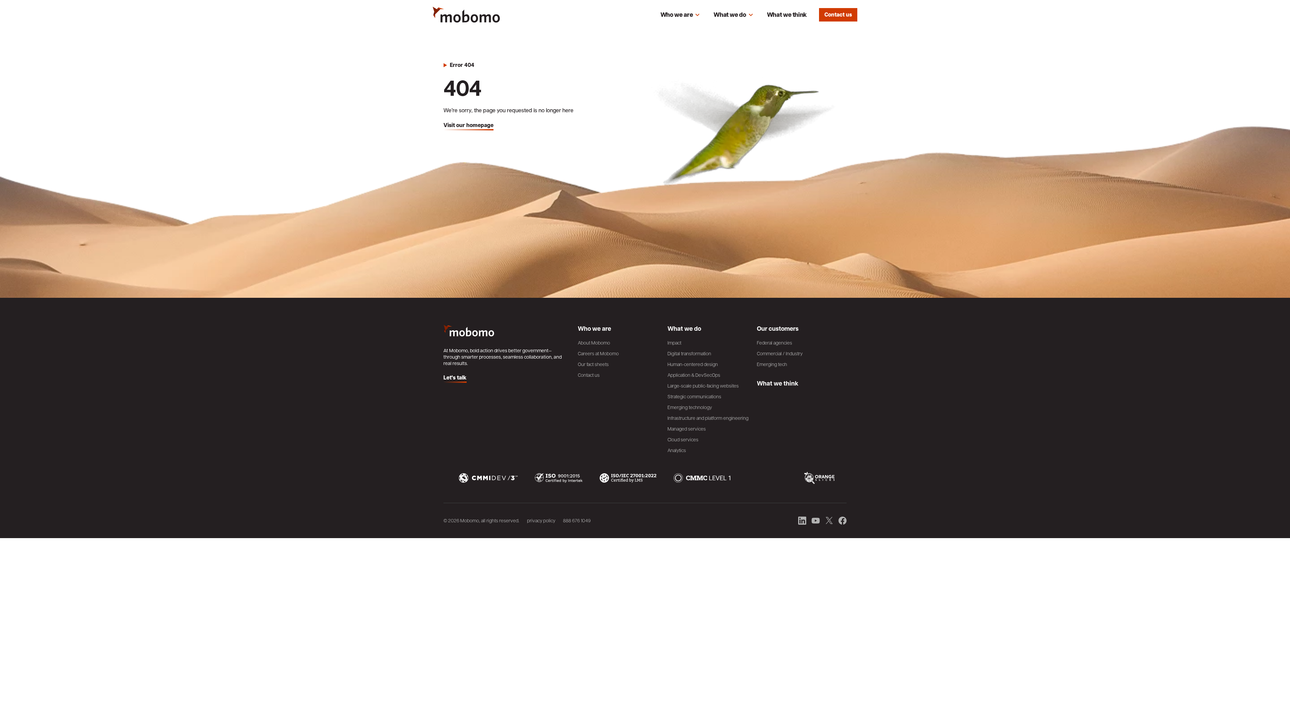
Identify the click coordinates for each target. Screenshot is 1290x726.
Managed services (687, 429)
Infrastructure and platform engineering (708, 418)
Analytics (677, 450)
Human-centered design (693, 364)
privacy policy (541, 520)
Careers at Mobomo (598, 353)
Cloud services (683, 439)
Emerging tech (772, 364)
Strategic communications (694, 396)
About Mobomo (594, 342)
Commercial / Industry (780, 353)
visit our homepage (468, 125)
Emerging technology (690, 407)
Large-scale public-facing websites (703, 385)
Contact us (838, 14)
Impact (674, 342)
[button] (680, 15)
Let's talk (455, 377)
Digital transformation (689, 353)
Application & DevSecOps (694, 375)
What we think (787, 14)
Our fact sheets (593, 364)
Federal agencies (774, 342)
